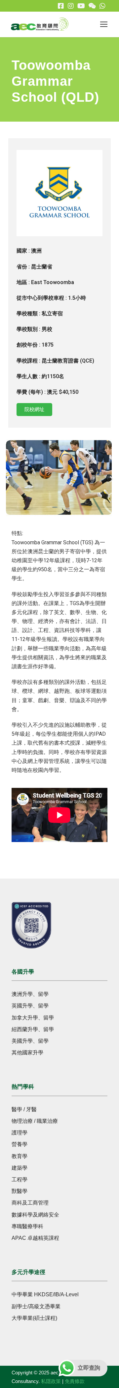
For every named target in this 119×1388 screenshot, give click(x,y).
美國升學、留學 (30, 1041)
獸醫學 (19, 1191)
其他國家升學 (27, 1052)
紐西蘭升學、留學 (33, 1029)
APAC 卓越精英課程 (35, 1238)
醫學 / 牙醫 (24, 1109)
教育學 (19, 1156)
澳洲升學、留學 (30, 994)
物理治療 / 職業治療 (35, 1121)
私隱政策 (51, 1381)
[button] (7, 479)
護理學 (19, 1132)
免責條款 (75, 1381)
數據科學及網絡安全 (35, 1215)
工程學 (19, 1179)
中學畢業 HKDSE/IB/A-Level (45, 1294)
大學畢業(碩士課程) (34, 1318)
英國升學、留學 (30, 1006)
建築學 (19, 1168)
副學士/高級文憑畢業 (36, 1306)
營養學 (19, 1144)
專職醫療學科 (27, 1226)
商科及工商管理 (30, 1203)
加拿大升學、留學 (33, 1017)
